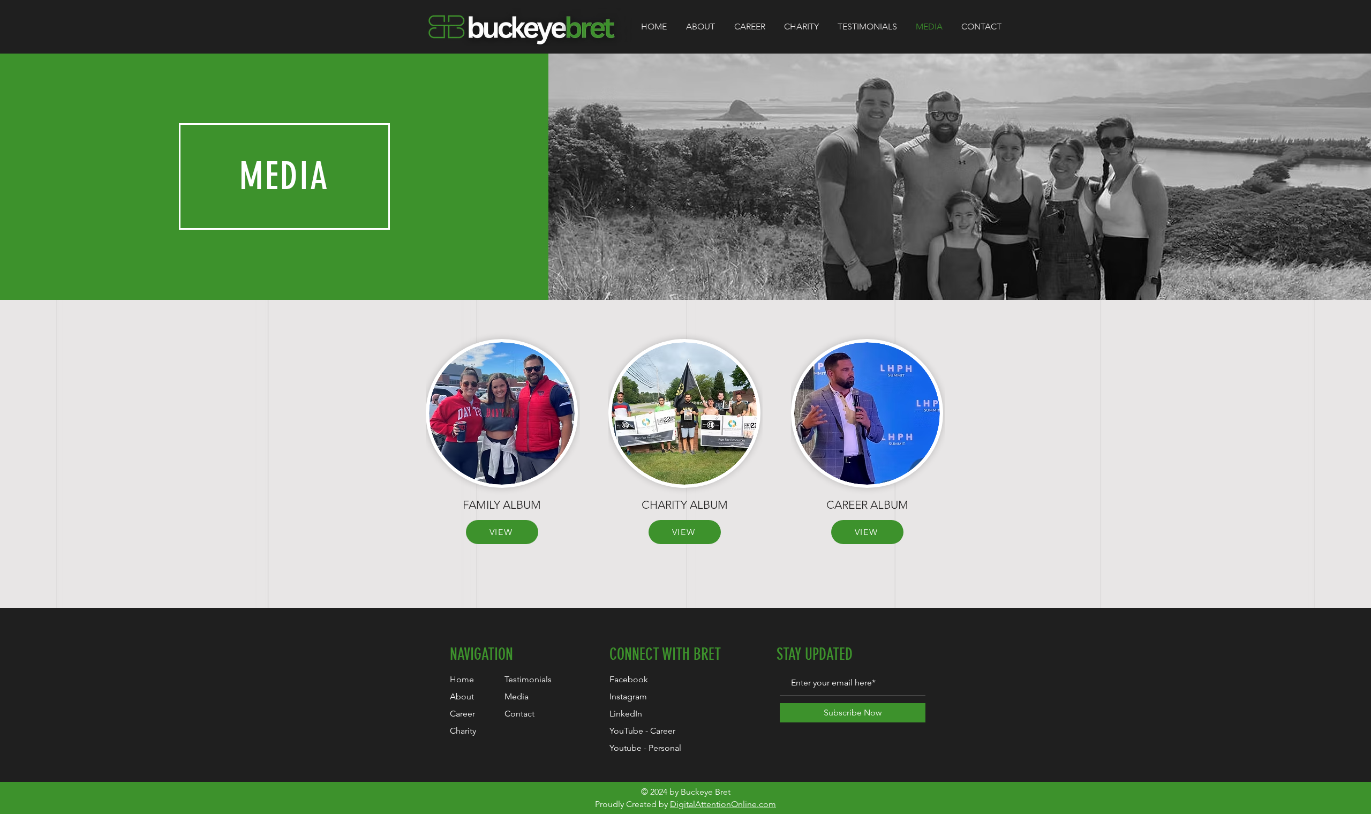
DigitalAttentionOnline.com (723, 804)
